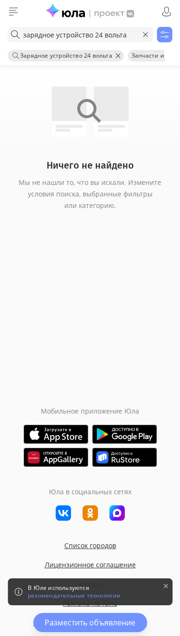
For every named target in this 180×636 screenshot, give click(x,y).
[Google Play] (124, 434)
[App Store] (56, 434)
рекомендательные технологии (74, 595)
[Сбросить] (145, 34)
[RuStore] (124, 457)
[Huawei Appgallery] (56, 457)
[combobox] (80, 34)
